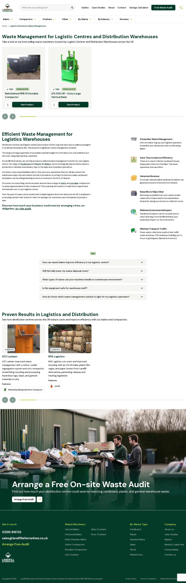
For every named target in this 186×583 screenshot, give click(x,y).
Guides (85, 7)
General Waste (137, 539)
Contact (122, 7)
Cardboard (25, 164)
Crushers (47, 19)
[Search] (72, 8)
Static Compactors (75, 544)
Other (65, 19)
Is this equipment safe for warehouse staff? (64, 288)
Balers (6, 19)
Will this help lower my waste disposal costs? (65, 270)
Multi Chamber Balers (75, 539)
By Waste (83, 19)
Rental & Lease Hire (174, 544)
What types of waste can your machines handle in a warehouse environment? (82, 279)
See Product (27, 104)
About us (169, 529)
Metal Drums (136, 554)
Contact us (170, 554)
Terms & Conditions (148, 579)
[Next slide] (13, 116)
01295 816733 (11, 532)
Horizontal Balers (73, 534)
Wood (133, 549)
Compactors (25, 19)
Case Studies (98, 7)
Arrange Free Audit (15, 544)
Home (4, 26)
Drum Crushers (98, 534)
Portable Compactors (76, 549)
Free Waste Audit (163, 7)
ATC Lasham (9, 356)
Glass (133, 544)
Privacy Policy (131, 579)
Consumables (171, 549)
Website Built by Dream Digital (172, 579)
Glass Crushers (98, 529)
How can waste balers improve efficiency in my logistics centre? (75, 262)
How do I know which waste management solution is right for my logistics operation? (85, 296)
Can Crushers (72, 554)
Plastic (38, 164)
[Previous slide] (5, 116)
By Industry (104, 19)
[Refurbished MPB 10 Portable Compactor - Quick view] (8, 104)
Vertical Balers (72, 529)
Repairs (168, 539)
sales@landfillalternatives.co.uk (25, 538)
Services (124, 19)
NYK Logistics (56, 356)
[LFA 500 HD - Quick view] (54, 104)
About (111, 7)
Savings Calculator (138, 7)
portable (74, 183)
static (63, 183)
